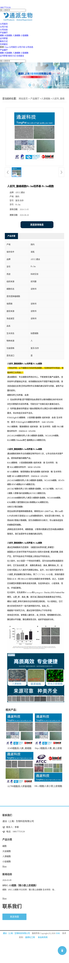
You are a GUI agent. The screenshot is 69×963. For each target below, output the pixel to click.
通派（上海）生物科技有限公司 (16, 933)
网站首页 (23, 98)
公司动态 (29, 47)
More (4, 866)
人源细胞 (16, 35)
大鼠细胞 (8, 35)
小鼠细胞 (24, 35)
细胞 (2, 35)
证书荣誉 (4, 56)
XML (58, 933)
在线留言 (20, 56)
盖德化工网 (30, 937)
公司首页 (13, 47)
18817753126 (5, 7)
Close (6, 47)
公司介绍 (21, 47)
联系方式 (12, 56)
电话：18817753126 (15, 831)
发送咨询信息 (37, 224)
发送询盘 (14, 917)
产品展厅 (4, 50)
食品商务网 (42, 937)
